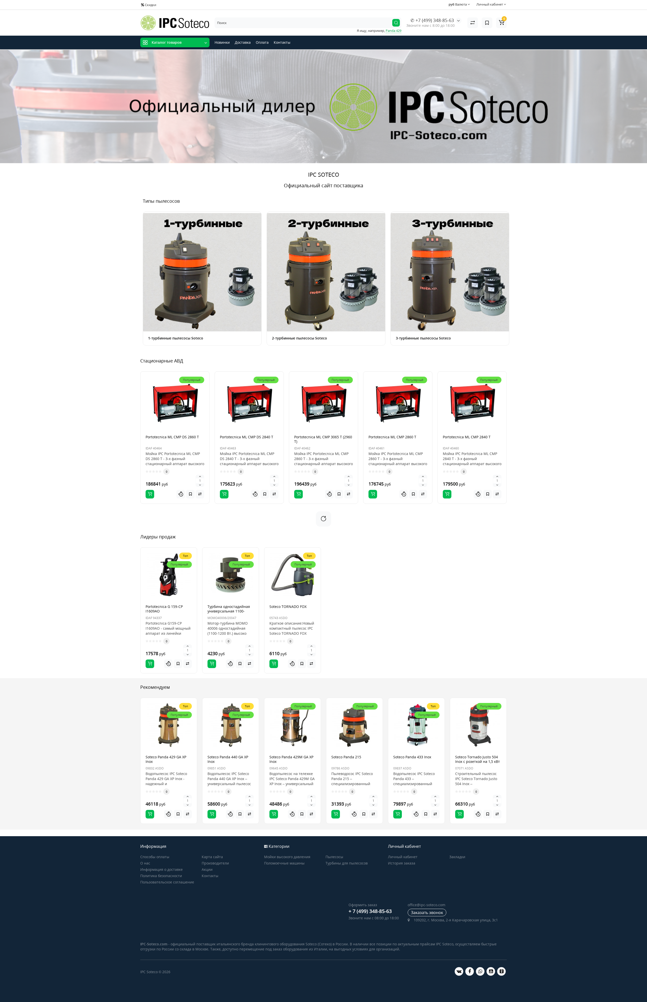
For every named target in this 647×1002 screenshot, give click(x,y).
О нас (145, 863)
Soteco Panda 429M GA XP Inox (291, 759)
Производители (215, 863)
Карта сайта (212, 856)
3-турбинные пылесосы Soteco (423, 338)
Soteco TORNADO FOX (288, 606)
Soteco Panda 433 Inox (412, 757)
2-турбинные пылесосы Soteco (299, 338)
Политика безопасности (161, 875)
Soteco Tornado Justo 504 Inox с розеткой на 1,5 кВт (477, 759)
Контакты (282, 42)
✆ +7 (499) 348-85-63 (432, 20)
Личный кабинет (403, 856)
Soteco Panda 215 (346, 757)
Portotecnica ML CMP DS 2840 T (246, 437)
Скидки (150, 5)
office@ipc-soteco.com (426, 904)
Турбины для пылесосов (347, 863)
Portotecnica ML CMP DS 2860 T (172, 437)
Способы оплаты (154, 856)
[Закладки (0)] (487, 22)
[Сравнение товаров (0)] (472, 22)
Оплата (262, 42)
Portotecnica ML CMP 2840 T (467, 437)
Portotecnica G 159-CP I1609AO (164, 608)
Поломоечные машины (284, 863)
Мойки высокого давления (287, 856)
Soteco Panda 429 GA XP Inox (166, 759)
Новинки (222, 42)
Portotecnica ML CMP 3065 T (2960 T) (323, 439)
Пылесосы (334, 856)
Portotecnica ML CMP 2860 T (392, 437)
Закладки (457, 856)
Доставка (243, 42)
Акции (207, 869)
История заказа (401, 863)
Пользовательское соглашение (167, 882)
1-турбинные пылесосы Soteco (175, 338)
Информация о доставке (161, 869)
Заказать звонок (427, 912)
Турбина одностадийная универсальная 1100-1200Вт (228, 611)
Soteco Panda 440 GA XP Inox (227, 759)
